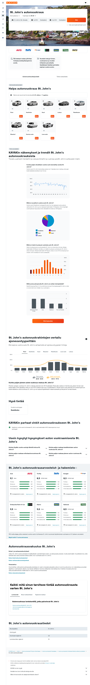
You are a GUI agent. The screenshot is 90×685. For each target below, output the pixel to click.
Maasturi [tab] (45, 351)
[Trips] (3, 33)
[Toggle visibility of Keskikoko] (39, 230)
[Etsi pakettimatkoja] (3, 19)
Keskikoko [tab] (32, 351)
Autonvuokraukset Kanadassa (49, 651)
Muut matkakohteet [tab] (26, 594)
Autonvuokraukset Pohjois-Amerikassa (31, 651)
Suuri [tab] (38, 351)
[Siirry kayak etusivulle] (11, 3)
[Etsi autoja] (3, 15)
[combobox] (15, 16)
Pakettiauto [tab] (54, 351)
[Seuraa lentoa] (3, 28)
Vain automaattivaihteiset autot (77, 25)
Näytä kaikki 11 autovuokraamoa (18, 537)
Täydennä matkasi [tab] (40, 594)
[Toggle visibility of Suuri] (51, 233)
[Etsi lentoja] (3, 8)
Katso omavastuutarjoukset (17, 573)
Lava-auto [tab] (63, 351)
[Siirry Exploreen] (3, 24)
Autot (18, 651)
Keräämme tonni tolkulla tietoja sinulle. (22, 671)
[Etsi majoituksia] (3, 11)
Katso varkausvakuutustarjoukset (19, 560)
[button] (3, 3)
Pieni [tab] (24, 351)
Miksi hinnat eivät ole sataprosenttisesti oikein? (24, 674)
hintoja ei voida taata (50, 663)
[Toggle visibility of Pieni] (38, 233)
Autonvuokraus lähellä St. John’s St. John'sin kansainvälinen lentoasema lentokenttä (22, 607)
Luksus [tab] (71, 351)
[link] (48, 321)
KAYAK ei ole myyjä (16, 668)
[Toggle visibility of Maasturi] (52, 230)
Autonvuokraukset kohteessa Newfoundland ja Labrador (71, 651)
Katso (21, 116)
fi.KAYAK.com (12, 651)
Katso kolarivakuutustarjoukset (18, 558)
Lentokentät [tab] (15, 594)
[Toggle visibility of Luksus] (39, 235)
